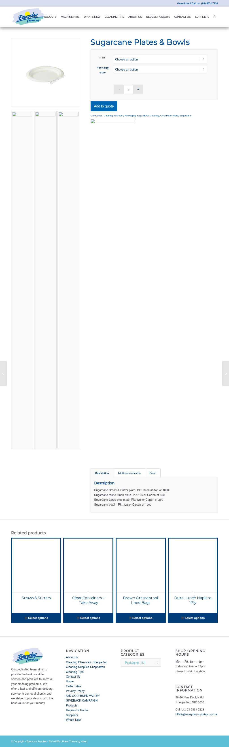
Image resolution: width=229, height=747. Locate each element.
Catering (154, 115)
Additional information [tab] (129, 473)
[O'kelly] (113, 287)
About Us (72, 657)
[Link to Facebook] (12, 3)
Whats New (73, 719)
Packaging (130, 115)
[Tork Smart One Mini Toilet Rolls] (225, 373)
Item (103, 57)
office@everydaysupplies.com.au (197, 714)
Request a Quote (77, 710)
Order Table (73, 686)
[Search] (214, 17)
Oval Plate (166, 115)
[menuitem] (34, 17)
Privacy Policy (75, 691)
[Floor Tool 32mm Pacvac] (3, 373)
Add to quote (104, 105)
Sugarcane (185, 115)
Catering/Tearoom (113, 115)
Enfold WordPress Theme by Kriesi (68, 741)
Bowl (145, 115)
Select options (37, 618)
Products (72, 705)
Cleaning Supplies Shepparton (85, 667)
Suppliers (72, 715)
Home (70, 681)
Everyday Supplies (36, 741)
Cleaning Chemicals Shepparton (86, 662)
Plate (175, 115)
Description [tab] (102, 473)
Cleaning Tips (75, 672)
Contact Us (73, 676)
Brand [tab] (153, 473)
